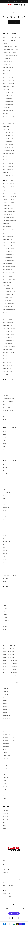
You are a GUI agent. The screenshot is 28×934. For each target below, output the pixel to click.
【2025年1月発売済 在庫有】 (9, 352)
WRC (4, 685)
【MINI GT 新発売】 (7, 205)
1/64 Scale (5, 813)
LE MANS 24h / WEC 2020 (9, 657)
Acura (4, 464)
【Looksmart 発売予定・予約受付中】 (11, 40)
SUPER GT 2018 (6, 728)
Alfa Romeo (5, 467)
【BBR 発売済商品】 (7, 226)
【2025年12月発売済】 (8, 288)
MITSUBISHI (6, 449)
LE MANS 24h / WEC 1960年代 (10, 675)
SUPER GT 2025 (6, 706)
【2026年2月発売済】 (8, 276)
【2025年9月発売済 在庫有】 (9, 303)
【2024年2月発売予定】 (8, 172)
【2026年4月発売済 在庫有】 (9, 260)
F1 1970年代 (5, 623)
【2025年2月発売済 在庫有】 (9, 346)
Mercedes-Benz (6, 522)
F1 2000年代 (6, 614)
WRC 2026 (5, 688)
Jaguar (4, 569)
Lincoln (4, 516)
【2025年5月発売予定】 (8, 138)
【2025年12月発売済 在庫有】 (10, 285)
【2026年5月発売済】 (8, 257)
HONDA (4, 440)
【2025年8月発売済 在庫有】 (9, 309)
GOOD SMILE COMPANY (8, 398)
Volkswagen (5, 550)
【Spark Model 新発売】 (8, 183)
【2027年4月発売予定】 (8, 67)
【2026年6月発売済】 (8, 251)
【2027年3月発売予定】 (8, 70)
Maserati (5, 562)
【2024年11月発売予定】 (8, 150)
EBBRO (4, 419)
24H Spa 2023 (6, 758)
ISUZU (4, 452)
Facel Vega (5, 578)
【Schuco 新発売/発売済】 (9, 199)
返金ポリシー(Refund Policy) (9, 896)
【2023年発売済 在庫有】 (8, 365)
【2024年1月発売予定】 (8, 175)
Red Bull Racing (6, 541)
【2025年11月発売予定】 (8, 120)
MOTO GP (5, 786)
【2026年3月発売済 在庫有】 (9, 266)
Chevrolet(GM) (6, 492)
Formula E (5, 789)
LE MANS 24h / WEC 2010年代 (10, 660)
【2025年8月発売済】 (8, 312)
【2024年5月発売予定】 (8, 169)
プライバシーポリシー (23, 926)
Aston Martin (6, 473)
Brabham (5, 486)
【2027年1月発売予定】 (8, 77)
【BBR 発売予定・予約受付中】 (10, 52)
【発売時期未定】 (7, 58)
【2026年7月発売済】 (8, 245)
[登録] (23, 908)
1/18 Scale (5, 825)
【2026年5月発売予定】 (8, 101)
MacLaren (5, 519)
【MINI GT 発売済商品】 (8, 208)
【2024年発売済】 (7, 362)
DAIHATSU (5, 456)
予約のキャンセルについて (9, 899)
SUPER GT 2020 (6, 721)
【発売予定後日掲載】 (8, 61)
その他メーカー (6, 422)
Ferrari (4, 495)
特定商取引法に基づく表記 (20, 929)
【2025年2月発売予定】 (8, 144)
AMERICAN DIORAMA (8, 401)
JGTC (4, 731)
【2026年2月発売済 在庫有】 (9, 273)
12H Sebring (6, 795)
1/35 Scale (5, 819)
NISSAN (5, 437)
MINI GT (5, 392)
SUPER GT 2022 (6, 715)
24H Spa (5, 752)
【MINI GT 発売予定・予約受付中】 (11, 46)
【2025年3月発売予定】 (8, 141)
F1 (3, 589)
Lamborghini (6, 507)
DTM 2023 (5, 777)
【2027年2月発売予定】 (8, 73)
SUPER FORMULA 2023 (8, 743)
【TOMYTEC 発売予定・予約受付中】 (11, 49)
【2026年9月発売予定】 (8, 89)
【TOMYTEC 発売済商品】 (9, 217)
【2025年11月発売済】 (8, 294)
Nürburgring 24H (7, 761)
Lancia (4, 510)
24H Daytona (6, 798)
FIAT (4, 498)
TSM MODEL (6, 416)
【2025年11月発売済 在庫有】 (9, 291)
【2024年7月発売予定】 (8, 163)
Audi (4, 476)
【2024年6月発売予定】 (8, 166)
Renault (4, 535)
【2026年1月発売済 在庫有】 (9, 279)
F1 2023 (5, 599)
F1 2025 (5, 592)
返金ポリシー (6, 882)
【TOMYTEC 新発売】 (8, 214)
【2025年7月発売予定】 (8, 132)
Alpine (4, 470)
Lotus (4, 572)
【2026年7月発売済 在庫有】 (9, 242)
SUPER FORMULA (7, 734)
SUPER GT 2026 (6, 703)
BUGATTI (5, 489)
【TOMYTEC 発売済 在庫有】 (9, 220)
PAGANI (4, 529)
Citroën (4, 559)
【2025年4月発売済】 (8, 337)
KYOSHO (5, 413)
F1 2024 (5, 596)
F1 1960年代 (6, 626)
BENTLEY (5, 479)
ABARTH (5, 565)
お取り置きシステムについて (9, 885)
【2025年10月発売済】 (8, 300)
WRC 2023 (5, 697)
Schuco (4, 389)
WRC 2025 (5, 691)
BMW (4, 483)
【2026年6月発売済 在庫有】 (9, 248)
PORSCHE (5, 532)
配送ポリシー (11, 929)
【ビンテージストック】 (8, 233)
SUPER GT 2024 (6, 709)
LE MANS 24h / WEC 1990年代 (10, 666)
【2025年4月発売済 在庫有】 (9, 334)
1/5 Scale (5, 835)
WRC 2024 (5, 694)
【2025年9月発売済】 (8, 306)
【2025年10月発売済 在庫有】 (10, 297)
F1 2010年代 (5, 611)
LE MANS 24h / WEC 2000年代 (10, 663)
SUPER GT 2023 (6, 712)
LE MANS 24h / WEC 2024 (9, 645)
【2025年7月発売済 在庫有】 (9, 316)
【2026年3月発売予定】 (8, 107)
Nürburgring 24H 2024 (8, 771)
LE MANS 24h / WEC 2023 (9, 648)
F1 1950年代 (6, 629)
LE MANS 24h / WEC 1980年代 (10, 669)
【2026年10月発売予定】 (8, 86)
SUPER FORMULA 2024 (8, 740)
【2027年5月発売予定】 (8, 64)
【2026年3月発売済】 (8, 269)
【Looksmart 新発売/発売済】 (9, 193)
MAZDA (4, 446)
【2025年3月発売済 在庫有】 (9, 340)
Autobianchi (5, 553)
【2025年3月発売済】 (8, 343)
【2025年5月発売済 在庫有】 (9, 328)
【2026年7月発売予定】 (8, 95)
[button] (2, 4)
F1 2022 (5, 602)
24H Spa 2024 (6, 755)
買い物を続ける (14, 22)
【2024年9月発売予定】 (8, 156)
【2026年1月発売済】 (8, 282)
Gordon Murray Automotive (9, 575)
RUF (4, 538)
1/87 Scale (5, 810)
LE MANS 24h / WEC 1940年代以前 (11, 682)
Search (4, 864)
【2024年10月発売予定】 (8, 153)
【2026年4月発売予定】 (8, 104)
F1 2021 (4, 605)
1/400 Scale (6, 838)
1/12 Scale (5, 828)
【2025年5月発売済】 (8, 331)
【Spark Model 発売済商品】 (9, 187)
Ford (4, 501)
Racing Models (8, 926)
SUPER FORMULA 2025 (8, 737)
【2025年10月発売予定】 (8, 123)
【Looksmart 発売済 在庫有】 (9, 196)
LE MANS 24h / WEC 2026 (9, 639)
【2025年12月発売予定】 (8, 116)
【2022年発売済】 (7, 374)
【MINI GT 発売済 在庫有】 (9, 211)
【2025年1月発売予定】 (8, 147)
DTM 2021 (5, 783)
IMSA (4, 792)
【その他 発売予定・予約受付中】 (10, 55)
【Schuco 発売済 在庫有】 (9, 202)
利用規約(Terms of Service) (9, 872)
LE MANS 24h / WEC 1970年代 (10, 672)
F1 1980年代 (6, 620)
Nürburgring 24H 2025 (8, 768)
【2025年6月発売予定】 (8, 135)
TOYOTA (5, 434)
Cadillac (5, 556)
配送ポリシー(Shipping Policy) (10, 893)
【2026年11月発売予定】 (8, 83)
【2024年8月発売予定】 (8, 160)
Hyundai (5, 504)
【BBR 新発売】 (6, 223)
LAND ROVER (6, 513)
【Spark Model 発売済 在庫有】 (10, 190)
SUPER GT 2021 (6, 718)
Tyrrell (4, 544)
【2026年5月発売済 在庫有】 (9, 254)
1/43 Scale (5, 816)
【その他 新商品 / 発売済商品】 (10, 229)
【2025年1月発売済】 (8, 355)
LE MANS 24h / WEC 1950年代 (10, 679)
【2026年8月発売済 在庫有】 (9, 236)
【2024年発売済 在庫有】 (8, 359)
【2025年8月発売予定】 (8, 129)
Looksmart (5, 386)
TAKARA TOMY (6, 407)
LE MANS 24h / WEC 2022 (9, 651)
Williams (5, 547)
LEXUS (4, 431)
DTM (4, 774)
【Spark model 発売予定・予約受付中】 (12, 37)
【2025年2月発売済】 (8, 349)
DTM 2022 (5, 780)
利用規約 (6, 929)
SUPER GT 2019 (6, 725)
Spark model (6, 382)
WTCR (4, 749)
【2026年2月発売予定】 (8, 110)
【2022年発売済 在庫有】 (8, 371)
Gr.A (4, 801)
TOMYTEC (5, 395)
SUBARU (5, 443)
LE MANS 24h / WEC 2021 (9, 654)
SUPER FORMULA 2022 (8, 746)
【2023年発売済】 (7, 368)
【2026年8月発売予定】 (8, 92)
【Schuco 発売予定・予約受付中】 (10, 43)
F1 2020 (5, 608)
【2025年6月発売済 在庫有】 (9, 322)
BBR (4, 404)
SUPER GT (5, 700)
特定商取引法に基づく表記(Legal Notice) (12, 875)
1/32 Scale (5, 822)
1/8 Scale (5, 831)
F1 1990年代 (6, 617)
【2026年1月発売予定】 (8, 113)
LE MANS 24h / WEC (8, 635)
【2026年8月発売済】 (8, 239)
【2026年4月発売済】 (8, 263)
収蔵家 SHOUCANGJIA (8, 410)
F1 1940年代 (6, 632)
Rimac (4, 581)
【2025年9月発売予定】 (8, 126)
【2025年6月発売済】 (8, 325)
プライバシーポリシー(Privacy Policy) (11, 879)
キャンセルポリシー (14, 931)
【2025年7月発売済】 (8, 319)
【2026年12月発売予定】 (8, 80)
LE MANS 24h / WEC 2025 (9, 642)
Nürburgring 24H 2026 (8, 765)
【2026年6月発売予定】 (8, 98)
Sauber (4, 526)
